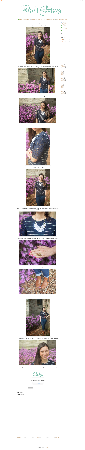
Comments (64, 41)
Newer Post (19, 437)
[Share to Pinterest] (32, 388)
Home (38, 437)
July (62, 71)
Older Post (57, 437)
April (62, 74)
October (62, 68)
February (62, 64)
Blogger (47, 447)
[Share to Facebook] (31, 388)
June (62, 72)
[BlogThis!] (29, 388)
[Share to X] (30, 388)
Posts (64, 39)
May (62, 73)
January (62, 65)
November (63, 67)
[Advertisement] (38, 428)
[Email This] (28, 388)
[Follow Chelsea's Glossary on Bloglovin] (64, 26)
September (63, 70)
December (63, 66)
